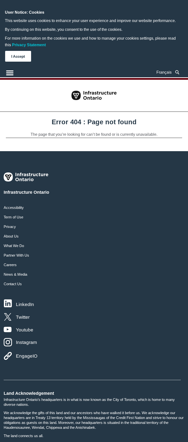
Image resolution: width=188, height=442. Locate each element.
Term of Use (13, 217)
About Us (11, 236)
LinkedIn (25, 304)
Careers (10, 265)
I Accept (18, 56)
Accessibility (14, 207)
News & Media (15, 274)
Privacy (10, 227)
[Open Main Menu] (9, 72)
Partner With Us (16, 255)
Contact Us (13, 284)
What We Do (14, 246)
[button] (177, 72)
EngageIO (26, 356)
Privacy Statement (29, 45)
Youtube (24, 329)
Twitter (23, 317)
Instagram (26, 342)
